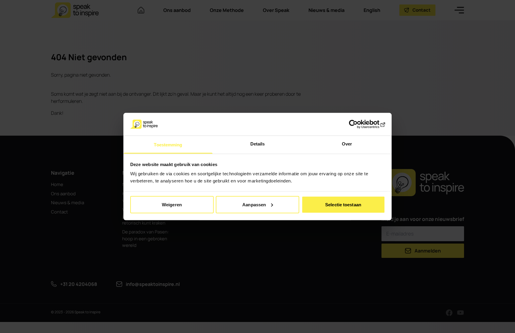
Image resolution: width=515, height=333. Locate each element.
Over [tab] (347, 143)
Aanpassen (254, 204)
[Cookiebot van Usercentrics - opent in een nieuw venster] (359, 124)
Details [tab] (257, 143)
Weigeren (172, 204)
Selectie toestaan (343, 204)
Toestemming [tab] (168, 144)
